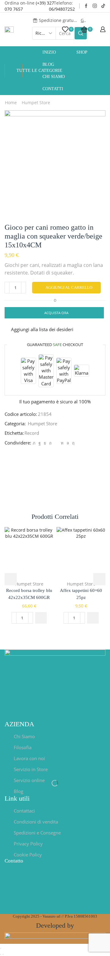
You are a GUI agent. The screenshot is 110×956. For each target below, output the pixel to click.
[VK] (45, 443)
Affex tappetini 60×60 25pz (81, 594)
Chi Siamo (53, 76)
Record (31, 433)
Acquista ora (56, 312)
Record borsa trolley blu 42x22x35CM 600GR (29, 594)
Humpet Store (36, 102)
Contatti (52, 89)
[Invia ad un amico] (56, 443)
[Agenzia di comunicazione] (55, 937)
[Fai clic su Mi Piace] (39, 443)
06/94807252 (62, 9)
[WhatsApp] (68, 443)
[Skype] (73, 443)
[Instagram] (95, 6)
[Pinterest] (50, 443)
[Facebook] (86, 6)
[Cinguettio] (34, 443)
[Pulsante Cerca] (81, 33)
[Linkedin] (62, 443)
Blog (48, 64)
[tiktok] (103, 6)
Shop (81, 52)
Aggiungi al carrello (69, 287)
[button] (41, 618)
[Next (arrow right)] (3, 954)
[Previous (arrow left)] (0, 954)
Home (11, 102)
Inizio (49, 52)
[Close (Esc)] (0, 948)
